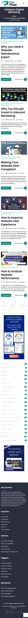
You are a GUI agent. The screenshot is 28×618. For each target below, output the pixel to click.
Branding (14, 371)
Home (14, 16)
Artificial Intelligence (14, 367)
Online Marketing (6, 105)
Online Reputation (14, 413)
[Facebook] (7, 612)
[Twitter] (21, 612)
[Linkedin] (16, 612)
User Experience (16, 212)
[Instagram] (11, 612)
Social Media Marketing (14, 421)
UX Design (14, 432)
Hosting (14, 394)
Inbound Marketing (18, 103)
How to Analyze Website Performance (11, 274)
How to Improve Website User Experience (12, 221)
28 (20, 305)
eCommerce (14, 390)
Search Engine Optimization (14, 417)
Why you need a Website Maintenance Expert (12, 52)
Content (14, 379)
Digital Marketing (6, 41)
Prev (3, 305)
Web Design (15, 41)
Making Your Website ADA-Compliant (10, 165)
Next (24, 305)
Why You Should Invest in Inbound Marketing (13, 112)
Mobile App (14, 406)
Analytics (4, 267)
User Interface (14, 429)
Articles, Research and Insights (15, 18)
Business (14, 375)
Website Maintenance (14, 440)
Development (14, 383)
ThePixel (3, 61)
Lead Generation (14, 402)
